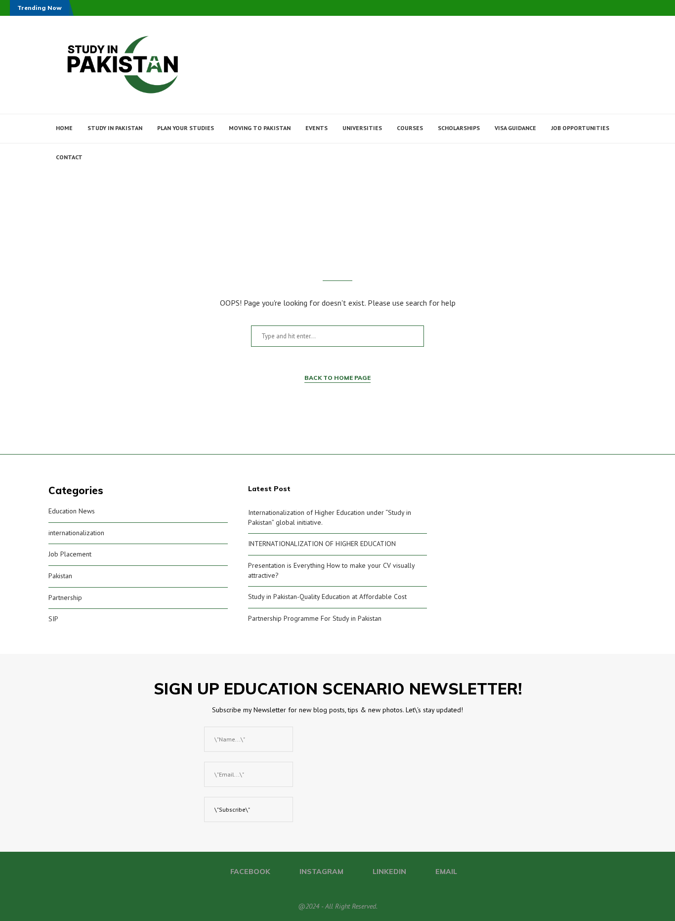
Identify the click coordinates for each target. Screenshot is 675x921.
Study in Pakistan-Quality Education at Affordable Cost (327, 596)
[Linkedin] (597, 187)
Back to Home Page (337, 377)
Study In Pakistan (114, 128)
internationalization (76, 532)
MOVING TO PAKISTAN (260, 128)
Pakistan (60, 575)
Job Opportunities (580, 128)
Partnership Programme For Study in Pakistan (314, 618)
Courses (410, 128)
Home (64, 128)
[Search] (622, 187)
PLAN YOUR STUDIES (185, 128)
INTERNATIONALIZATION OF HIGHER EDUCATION (322, 543)
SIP (53, 618)
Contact (69, 157)
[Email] (607, 187)
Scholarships (459, 128)
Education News (71, 511)
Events (316, 128)
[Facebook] (576, 187)
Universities (362, 128)
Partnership (65, 597)
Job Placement (69, 554)
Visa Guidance (515, 128)
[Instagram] (587, 187)
